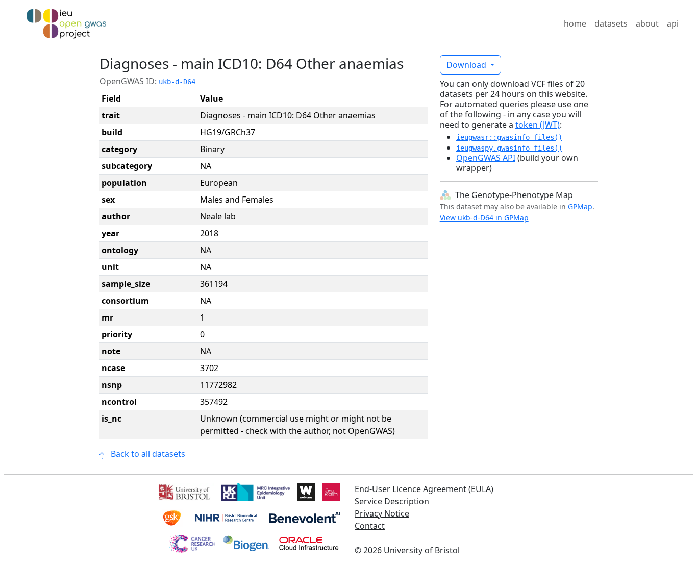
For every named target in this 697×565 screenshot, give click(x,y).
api (673, 23)
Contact (370, 525)
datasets (611, 23)
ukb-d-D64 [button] (177, 82)
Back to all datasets (148, 453)
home (575, 23)
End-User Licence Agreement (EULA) (424, 489)
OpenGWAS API (485, 157)
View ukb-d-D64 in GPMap (484, 218)
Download (467, 64)
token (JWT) (537, 124)
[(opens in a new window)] (183, 491)
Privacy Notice (382, 513)
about (647, 23)
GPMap (580, 206)
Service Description (392, 501)
